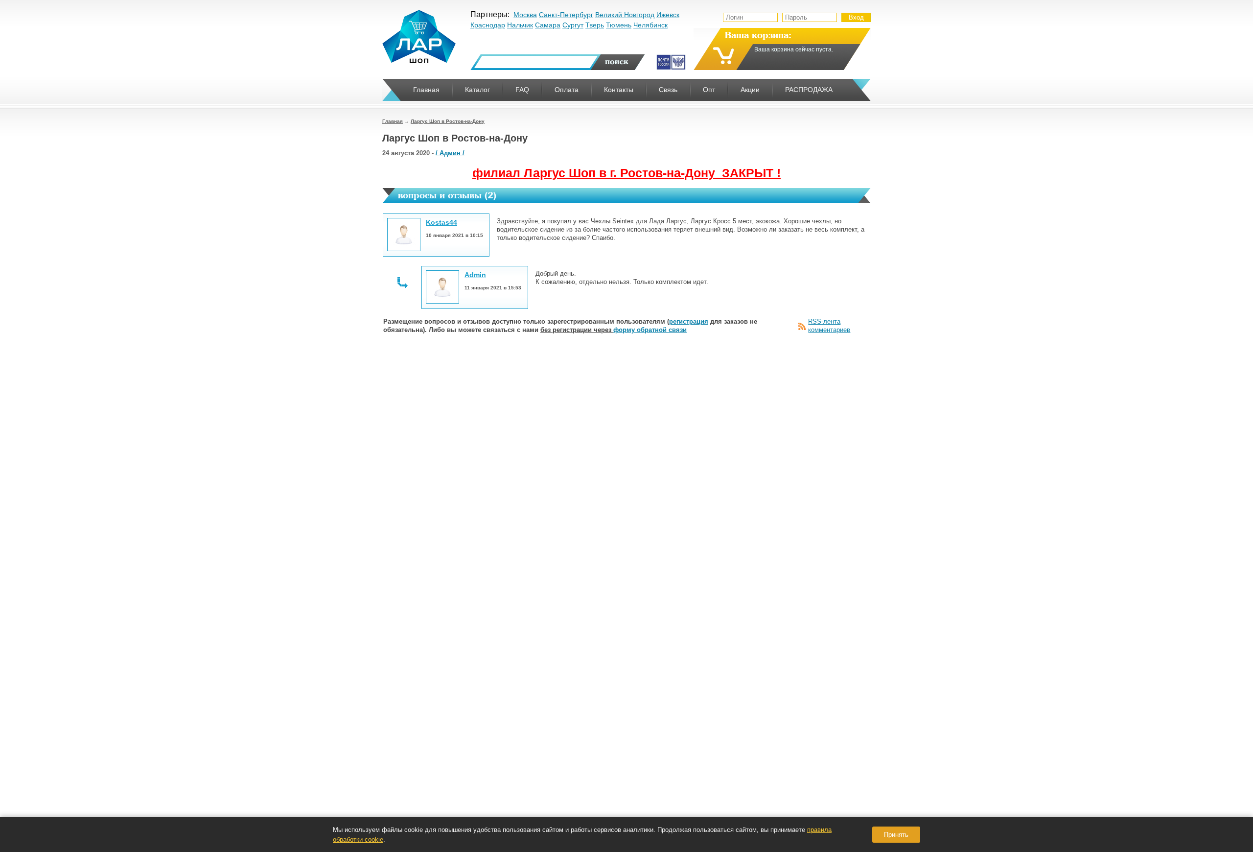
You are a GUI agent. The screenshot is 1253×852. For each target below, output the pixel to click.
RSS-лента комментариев (829, 325)
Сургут (572, 25)
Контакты (618, 90)
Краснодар (487, 25)
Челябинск (650, 25)
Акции (750, 90)
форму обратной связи (650, 329)
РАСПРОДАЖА (809, 90)
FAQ (522, 90)
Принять (896, 834)
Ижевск (667, 15)
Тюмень (618, 25)
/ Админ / (450, 153)
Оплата (567, 90)
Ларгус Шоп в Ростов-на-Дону (448, 121)
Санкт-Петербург (566, 15)
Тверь (594, 25)
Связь (668, 90)
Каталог (477, 90)
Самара (547, 25)
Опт (709, 90)
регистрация (688, 321)
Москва (525, 15)
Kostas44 (441, 222)
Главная (392, 121)
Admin (475, 275)
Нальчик (520, 25)
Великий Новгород (624, 15)
